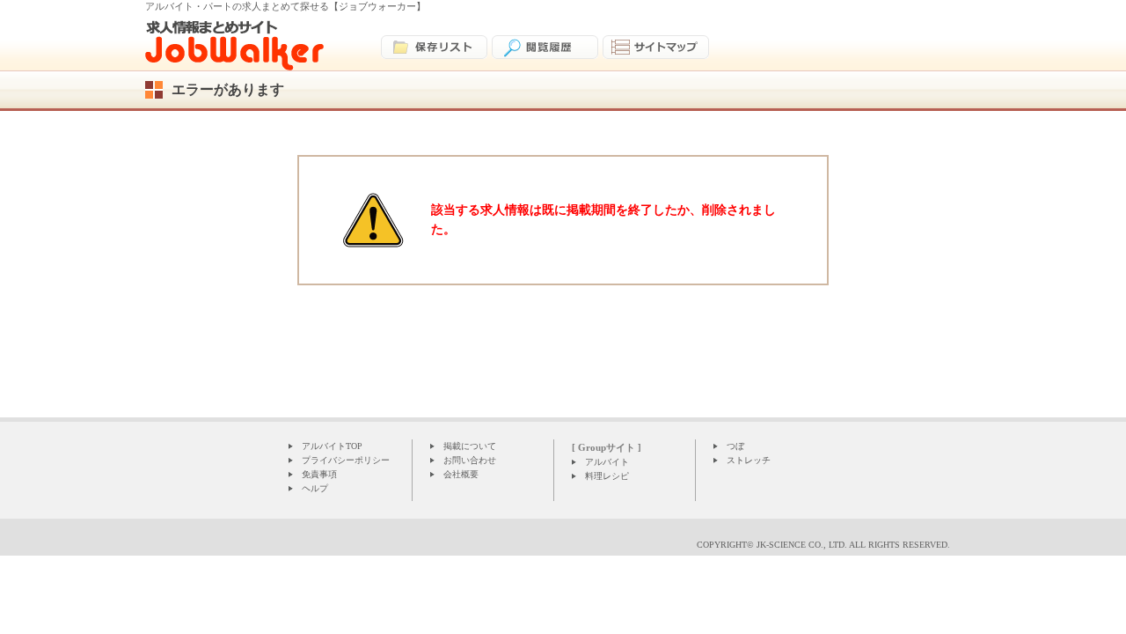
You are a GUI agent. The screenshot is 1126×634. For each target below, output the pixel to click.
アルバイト (607, 462)
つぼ (735, 446)
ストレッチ (749, 460)
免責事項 (319, 474)
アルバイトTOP (332, 446)
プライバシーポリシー (346, 460)
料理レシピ (607, 476)
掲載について (469, 446)
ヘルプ (315, 488)
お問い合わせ (469, 460)
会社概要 (461, 474)
